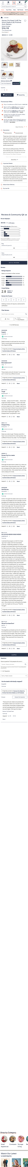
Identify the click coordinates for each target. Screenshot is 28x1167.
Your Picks (8, 9)
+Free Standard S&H (6, 30)
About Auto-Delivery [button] (8, 184)
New (14, 9)
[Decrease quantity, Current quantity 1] (2, 90)
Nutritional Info (8, 133)
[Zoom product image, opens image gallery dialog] (2, 59)
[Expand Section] (14, 248)
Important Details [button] (8, 163)
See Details (12, 122)
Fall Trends (20, 9)
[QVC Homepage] (1, 18)
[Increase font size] (24, 126)
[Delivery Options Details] (11, 80)
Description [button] (6, 130)
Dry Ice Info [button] (6, 188)
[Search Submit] (25, 6)
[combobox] (12, 6)
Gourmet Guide (19, 133)
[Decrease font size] (26, 126)
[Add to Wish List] (25, 21)
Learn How (9, 117)
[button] (3, 3)
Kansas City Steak (6, 26)
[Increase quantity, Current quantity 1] (7, 90)
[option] (14, 14)
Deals (2, 9)
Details (22, 108)
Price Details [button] (5, 32)
